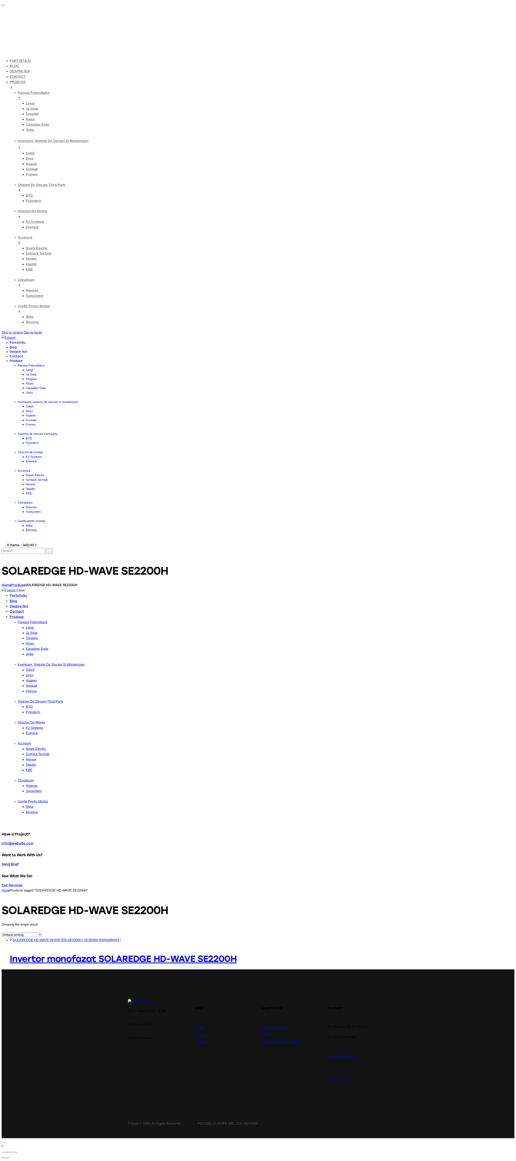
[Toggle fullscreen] (11, 1152)
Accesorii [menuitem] (25, 240)
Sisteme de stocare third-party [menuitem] (42, 187)
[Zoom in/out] (15, 1152)
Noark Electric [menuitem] (36, 248)
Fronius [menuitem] (32, 174)
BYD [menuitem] (29, 195)
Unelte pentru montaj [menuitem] (34, 308)
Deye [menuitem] (30, 158)
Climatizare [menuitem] (26, 282)
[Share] (7, 1152)
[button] (2, 1146)
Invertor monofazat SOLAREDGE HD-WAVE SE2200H (123, 958)
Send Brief (10, 864)
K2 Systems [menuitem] (35, 221)
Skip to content (12, 332)
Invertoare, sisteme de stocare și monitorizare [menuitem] (53, 144)
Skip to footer (33, 332)
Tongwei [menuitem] (32, 114)
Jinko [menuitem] (30, 130)
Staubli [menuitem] (31, 264)
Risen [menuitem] (30, 119)
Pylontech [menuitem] (33, 201)
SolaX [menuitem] (30, 153)
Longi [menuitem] (30, 103)
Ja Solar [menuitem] (32, 108)
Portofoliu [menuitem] (20, 61)
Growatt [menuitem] (32, 169)
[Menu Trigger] (3, 5)
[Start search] (49, 551)
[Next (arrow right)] (7, 1157)
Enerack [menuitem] (32, 227)
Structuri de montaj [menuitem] (32, 213)
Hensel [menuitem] (31, 258)
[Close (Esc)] (3, 1152)
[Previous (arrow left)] (3, 1157)
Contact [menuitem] (18, 76)
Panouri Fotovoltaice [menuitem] (34, 95)
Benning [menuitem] (32, 322)
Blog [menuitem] (14, 66)
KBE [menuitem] (29, 269)
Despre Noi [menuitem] (20, 71)
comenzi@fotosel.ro (342, 1056)
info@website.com (17, 843)
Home (6, 585)
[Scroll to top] (4, 1140)
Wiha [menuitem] (29, 316)
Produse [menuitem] (18, 84)
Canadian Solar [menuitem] (37, 124)
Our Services (12, 885)
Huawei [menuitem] (31, 164)
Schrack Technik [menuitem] (38, 253)
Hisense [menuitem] (32, 290)
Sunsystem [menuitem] (34, 296)
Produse (18, 585)
